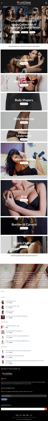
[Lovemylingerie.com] (24, 3)
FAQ (21, 417)
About (13, 417)
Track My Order (32, 417)
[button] (1, 3)
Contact (18, 417)
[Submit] (46, 409)
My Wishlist (25, 417)
